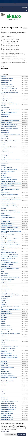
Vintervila (2, 271)
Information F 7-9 (4, 399)
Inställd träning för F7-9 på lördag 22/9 (8, 405)
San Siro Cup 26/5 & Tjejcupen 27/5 (8, 171)
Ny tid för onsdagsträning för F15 (7, 86)
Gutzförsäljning (4, 161)
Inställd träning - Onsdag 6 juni (7, 417)
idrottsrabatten (4, 173)
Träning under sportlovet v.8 (6, 98)
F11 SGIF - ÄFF (4, 302)
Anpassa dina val (5, 431)
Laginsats (3, 321)
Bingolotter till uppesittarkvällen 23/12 (8, 203)
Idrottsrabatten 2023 (5, 132)
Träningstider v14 (4, 382)
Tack (2, 219)
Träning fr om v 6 (4, 187)
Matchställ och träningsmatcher (7, 185)
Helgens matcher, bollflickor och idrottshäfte (10, 277)
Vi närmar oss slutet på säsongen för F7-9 (9, 401)
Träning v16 (3, 369)
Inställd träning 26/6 (5, 116)
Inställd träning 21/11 (5, 155)
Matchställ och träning (5, 260)
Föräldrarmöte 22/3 (5, 138)
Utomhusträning (4, 389)
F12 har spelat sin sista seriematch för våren (10, 242)
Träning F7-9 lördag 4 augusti (7, 413)
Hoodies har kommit (5, 130)
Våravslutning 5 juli (4, 236)
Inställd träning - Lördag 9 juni (7, 419)
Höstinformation (4, 282)
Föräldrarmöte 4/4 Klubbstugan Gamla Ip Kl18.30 (11, 183)
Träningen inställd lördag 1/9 (6, 411)
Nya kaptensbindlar (5, 150)
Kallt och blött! (4, 315)
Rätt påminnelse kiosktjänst (6, 353)
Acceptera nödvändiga (11, 434)
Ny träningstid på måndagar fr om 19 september (10, 159)
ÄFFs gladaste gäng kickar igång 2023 (9, 146)
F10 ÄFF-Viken (4, 304)
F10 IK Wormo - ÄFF (5, 300)
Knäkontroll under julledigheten (7, 153)
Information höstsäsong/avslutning (8, 348)
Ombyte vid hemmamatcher (6, 225)
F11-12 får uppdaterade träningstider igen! (9, 262)
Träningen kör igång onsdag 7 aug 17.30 (9, 355)
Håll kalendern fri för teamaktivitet (8, 229)
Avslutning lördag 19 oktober (7, 78)
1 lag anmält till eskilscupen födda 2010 (9, 112)
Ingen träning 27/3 (4, 136)
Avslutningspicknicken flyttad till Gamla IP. (9, 357)
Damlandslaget (4, 361)
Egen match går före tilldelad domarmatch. (9, 128)
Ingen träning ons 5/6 (5, 82)
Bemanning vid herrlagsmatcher (7, 367)
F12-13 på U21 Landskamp (6, 167)
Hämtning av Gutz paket (5, 157)
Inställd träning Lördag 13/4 (6, 373)
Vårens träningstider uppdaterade (8, 375)
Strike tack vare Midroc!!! (6, 215)
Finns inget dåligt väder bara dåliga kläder (9, 346)
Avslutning (3, 393)
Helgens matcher (4, 286)
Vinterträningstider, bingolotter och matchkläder (10, 197)
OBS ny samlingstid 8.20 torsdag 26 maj (9, 169)
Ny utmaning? (3, 76)
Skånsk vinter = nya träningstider (7, 102)
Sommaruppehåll (4, 298)
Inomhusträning (4, 336)
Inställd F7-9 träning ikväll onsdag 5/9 (8, 409)
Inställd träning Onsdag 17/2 (6, 266)
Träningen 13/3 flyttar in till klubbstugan (9, 140)
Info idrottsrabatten (5, 371)
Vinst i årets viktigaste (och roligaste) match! (10, 205)
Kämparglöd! (3, 319)
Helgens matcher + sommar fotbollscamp (9, 254)
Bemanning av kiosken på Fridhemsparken (9, 227)
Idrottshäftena (3, 344)
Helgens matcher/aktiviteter (6, 288)
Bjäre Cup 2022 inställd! (5, 192)
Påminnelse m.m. (4, 397)
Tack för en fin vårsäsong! (6, 415)
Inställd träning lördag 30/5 (6, 313)
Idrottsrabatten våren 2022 (6, 177)
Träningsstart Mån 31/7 (5, 114)
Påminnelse (3, 395)
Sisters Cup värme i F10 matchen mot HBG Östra (10, 309)
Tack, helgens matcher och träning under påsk (10, 134)
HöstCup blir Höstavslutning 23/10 (8, 217)
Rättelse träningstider (5, 331)
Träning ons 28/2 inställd (6, 95)
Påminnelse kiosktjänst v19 (6, 122)
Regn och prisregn (4, 273)
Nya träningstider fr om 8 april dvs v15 (8, 90)
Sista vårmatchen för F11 (6, 311)
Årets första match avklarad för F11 (8, 258)
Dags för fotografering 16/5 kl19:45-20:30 (9, 124)
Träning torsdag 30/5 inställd (6, 84)
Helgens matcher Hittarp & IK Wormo (8, 284)
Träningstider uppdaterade (6, 327)
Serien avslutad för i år (5, 275)
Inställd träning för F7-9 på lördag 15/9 (8, 407)
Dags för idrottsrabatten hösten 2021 (8, 210)
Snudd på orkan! (4, 317)
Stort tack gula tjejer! (5, 339)
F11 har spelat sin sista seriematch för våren (10, 238)
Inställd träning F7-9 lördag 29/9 (7, 403)
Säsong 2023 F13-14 (5, 148)
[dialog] (14, 429)
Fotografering (3, 175)
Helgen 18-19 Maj (4, 363)
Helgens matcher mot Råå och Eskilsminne (9, 256)
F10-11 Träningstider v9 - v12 (11, 28)
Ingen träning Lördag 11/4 (6, 325)
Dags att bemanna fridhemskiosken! (8, 126)
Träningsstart (3, 165)
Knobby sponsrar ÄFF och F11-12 (7, 234)
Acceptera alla (21, 434)
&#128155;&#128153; (5, 107)
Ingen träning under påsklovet (7, 264)
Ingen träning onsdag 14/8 (6, 80)
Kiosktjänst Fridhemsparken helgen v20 (9, 88)
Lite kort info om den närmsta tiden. (8, 181)
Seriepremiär (3, 323)
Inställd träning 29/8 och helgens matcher (9, 293)
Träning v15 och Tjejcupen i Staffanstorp (9, 179)
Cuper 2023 (3, 144)
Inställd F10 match (4, 365)
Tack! (2, 118)
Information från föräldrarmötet (7, 380)
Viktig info (3, 391)
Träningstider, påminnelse (6, 100)
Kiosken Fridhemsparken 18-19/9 (7, 223)
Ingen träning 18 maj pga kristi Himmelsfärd (10, 120)
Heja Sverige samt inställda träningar (8, 240)
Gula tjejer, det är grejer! (5, 221)
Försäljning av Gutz (4, 163)
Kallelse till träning (4, 142)
